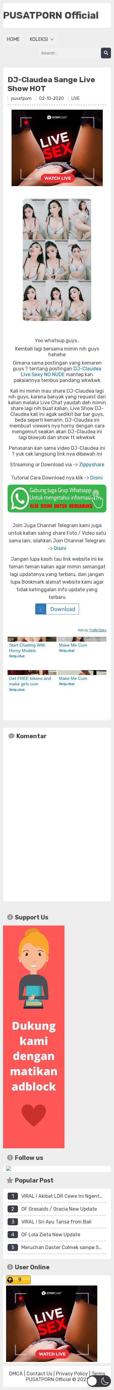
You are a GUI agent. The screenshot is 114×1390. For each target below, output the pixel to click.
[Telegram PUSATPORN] (8, 1169)
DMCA (16, 1374)
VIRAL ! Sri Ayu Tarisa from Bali (56, 1222)
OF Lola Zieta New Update (50, 1235)
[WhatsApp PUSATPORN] (57, 498)
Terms (98, 1374)
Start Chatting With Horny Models (28, 648)
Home (13, 39)
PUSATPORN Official (48, 1379)
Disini (96, 478)
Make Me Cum (73, 645)
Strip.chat (17, 656)
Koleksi (39, 39)
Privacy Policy (72, 1374)
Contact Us (39, 1374)
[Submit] (106, 53)
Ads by (92, 630)
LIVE (75, 98)
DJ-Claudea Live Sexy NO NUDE (61, 371)
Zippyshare (91, 465)
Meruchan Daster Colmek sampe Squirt (65, 1247)
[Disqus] (57, 819)
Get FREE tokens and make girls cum (30, 681)
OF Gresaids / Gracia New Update (59, 1209)
